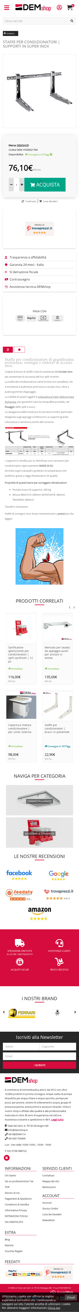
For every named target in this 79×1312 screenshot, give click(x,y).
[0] (72, 9)
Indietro (10, 33)
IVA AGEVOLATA (14, 1222)
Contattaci (48, 1175)
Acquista (47, 184)
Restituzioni (49, 1187)
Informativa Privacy (16, 1210)
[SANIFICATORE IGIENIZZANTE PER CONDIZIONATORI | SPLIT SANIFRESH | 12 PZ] (21, 628)
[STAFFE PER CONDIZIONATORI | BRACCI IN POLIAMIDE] (58, 705)
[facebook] (6, 1158)
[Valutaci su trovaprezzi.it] (39, 229)
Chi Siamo (10, 1175)
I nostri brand (39, 998)
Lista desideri (50, 201)
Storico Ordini (50, 1208)
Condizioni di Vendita (17, 1204)
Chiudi (71, 1297)
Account (47, 1202)
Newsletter (48, 1220)
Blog (7, 1239)
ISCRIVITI (40, 1065)
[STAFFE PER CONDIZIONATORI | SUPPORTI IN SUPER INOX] (39, 90)
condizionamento (39, 801)
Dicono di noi (12, 1193)
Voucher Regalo (14, 1251)
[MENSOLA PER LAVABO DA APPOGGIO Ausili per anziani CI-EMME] (58, 628)
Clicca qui (54, 1308)
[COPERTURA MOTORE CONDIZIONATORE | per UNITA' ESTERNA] (21, 705)
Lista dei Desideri (52, 1214)
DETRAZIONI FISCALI (16, 1216)
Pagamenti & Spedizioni (18, 1198)
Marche (9, 1245)
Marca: (12, 145)
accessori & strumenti (39, 833)
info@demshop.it (18, 1130)
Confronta (30, 201)
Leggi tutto (57, 1119)
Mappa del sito (50, 1181)
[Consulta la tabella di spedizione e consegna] (51, 154)
